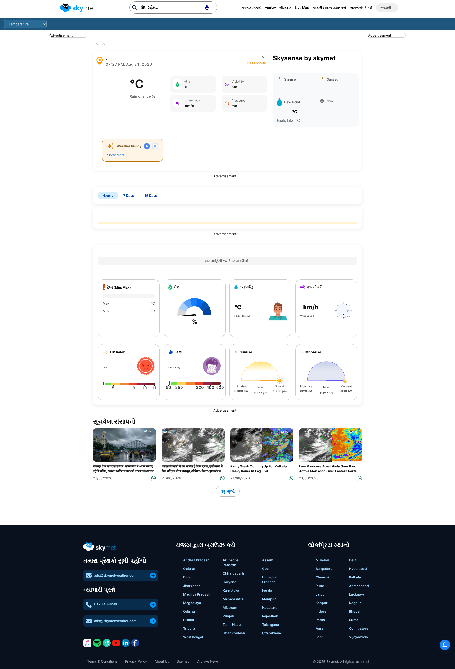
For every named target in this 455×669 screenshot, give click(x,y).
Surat (353, 620)
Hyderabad (358, 569)
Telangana (270, 625)
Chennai (322, 577)
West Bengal (193, 637)
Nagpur (355, 603)
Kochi (320, 637)
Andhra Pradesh (196, 560)
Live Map (302, 7)
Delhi (353, 560)
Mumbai (322, 560)
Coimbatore (358, 628)
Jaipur (321, 594)
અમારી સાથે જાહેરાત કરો (329, 7)
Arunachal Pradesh (231, 562)
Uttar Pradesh (234, 633)
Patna (320, 620)
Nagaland (270, 607)
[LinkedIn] (126, 643)
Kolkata (355, 577)
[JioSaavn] (107, 643)
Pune (320, 586)
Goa (265, 569)
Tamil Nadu (232, 625)
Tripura (189, 628)
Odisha (189, 611)
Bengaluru (324, 569)
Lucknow (356, 594)
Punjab (228, 616)
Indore (321, 611)
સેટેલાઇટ (285, 7)
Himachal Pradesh (269, 579)
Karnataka (231, 590)
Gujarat (189, 569)
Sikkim (188, 620)
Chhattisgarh (233, 573)
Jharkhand (192, 586)
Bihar (187, 577)
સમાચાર (270, 7)
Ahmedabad (359, 586)
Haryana (229, 582)
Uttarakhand (272, 633)
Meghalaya (192, 603)
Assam (267, 560)
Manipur (269, 599)
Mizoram (230, 607)
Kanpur (322, 603)
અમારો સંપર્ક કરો (361, 7)
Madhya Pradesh (196, 594)
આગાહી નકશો (252, 7)
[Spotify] (97, 643)
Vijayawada (358, 637)
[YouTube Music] (116, 643)
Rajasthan (270, 616)
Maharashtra (233, 599)
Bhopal (354, 611)
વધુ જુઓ (228, 491)
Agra (319, 628)
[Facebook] (135, 643)
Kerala (267, 590)
